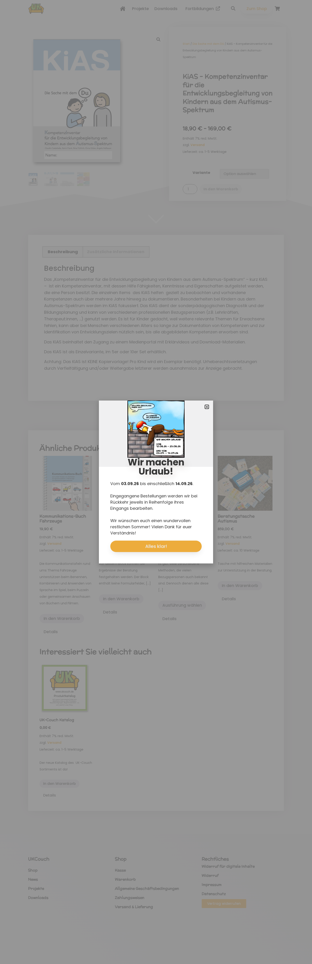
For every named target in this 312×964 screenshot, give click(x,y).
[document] (156, 482)
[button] (207, 407)
